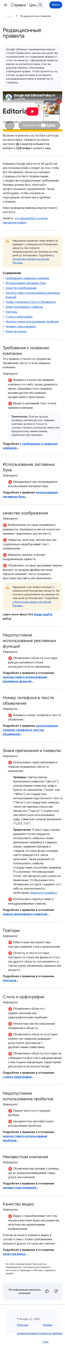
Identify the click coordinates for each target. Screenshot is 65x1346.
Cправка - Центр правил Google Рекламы (25, 5)
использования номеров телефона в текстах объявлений (30, 730)
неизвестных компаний (19, 1188)
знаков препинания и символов (25, 914)
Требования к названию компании (27, 278)
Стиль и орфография (19, 317)
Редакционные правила (35, 16)
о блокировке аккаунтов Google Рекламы (33, 259)
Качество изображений (21, 288)
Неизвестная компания (21, 326)
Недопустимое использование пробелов (32, 321)
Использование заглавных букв (26, 283)
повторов (9, 980)
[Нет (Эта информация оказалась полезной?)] (56, 1291)
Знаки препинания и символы (24, 307)
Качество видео (16, 331)
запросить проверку (43, 893)
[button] (5, 5)
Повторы (11, 312)
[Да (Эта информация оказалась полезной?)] (47, 1291)
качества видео (14, 1254)
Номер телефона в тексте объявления (31, 302)
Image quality (43, 614)
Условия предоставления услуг (52, 1333)
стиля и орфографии (17, 1077)
